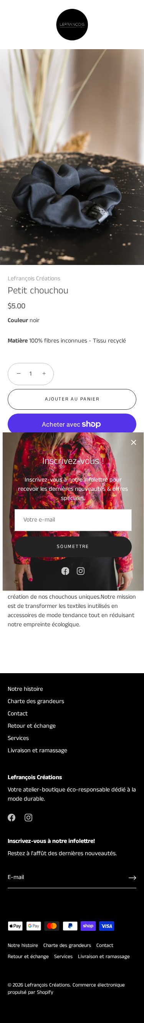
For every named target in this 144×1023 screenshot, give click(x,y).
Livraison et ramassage (37, 750)
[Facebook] (65, 570)
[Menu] (12, 25)
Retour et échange (32, 726)
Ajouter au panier (72, 399)
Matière (18, 340)
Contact (18, 713)
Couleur (18, 320)
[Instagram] (80, 570)
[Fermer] (133, 442)
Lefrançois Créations (34, 278)
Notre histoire (25, 689)
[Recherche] (114, 26)
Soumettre (73, 546)
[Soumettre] (132, 878)
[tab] (72, 614)
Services (18, 738)
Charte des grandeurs (36, 701)
